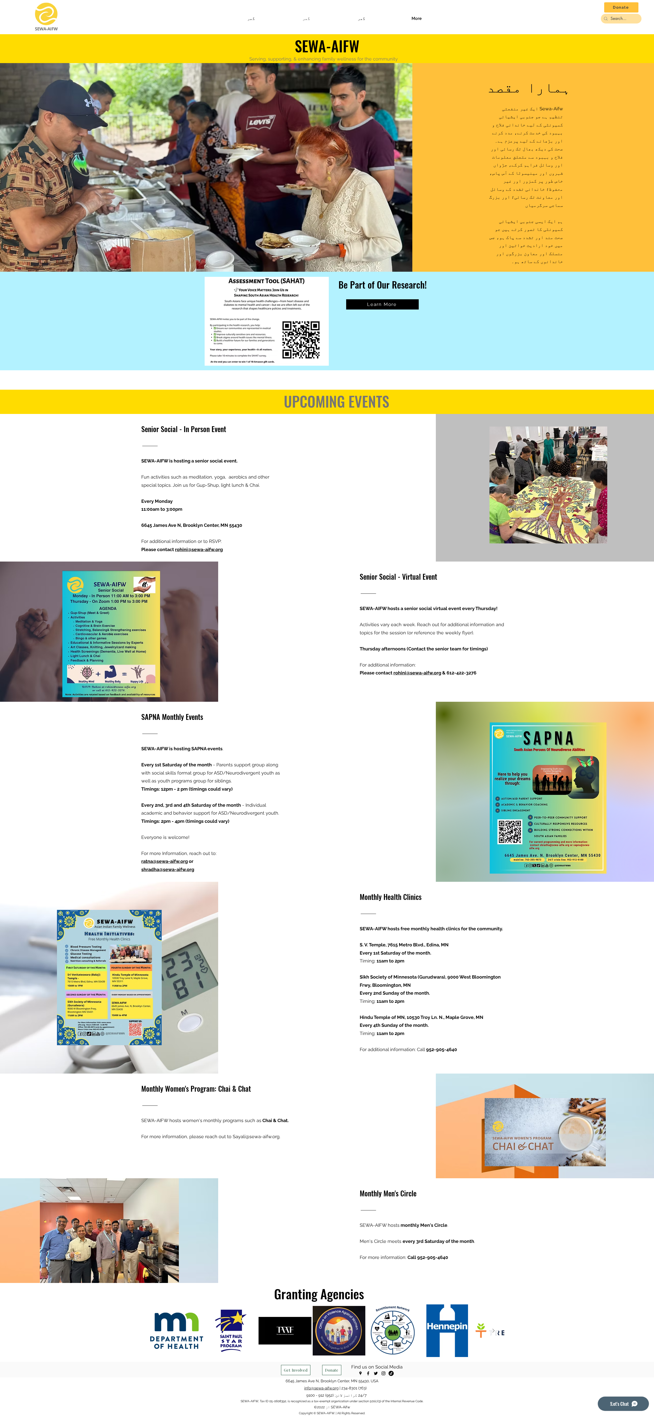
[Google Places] (360, 1373)
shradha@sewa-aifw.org (167, 869)
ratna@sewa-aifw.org (164, 861)
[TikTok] (391, 1373)
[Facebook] (368, 1373)
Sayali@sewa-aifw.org (256, 1136)
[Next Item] (493, 1331)
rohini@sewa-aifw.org (199, 549)
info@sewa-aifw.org (321, 1388)
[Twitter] (375, 1373)
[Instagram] (383, 1373)
